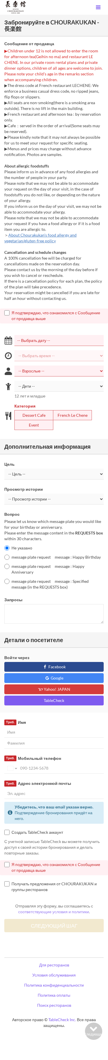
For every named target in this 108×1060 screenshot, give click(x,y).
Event (34, 425)
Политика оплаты (54, 995)
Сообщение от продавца (29, 43)
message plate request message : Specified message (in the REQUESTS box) (50, 584)
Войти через (16, 657)
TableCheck (54, 700)
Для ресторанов (54, 964)
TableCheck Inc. (62, 1019)
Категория (24, 406)
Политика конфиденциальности (54, 985)
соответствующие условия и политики (53, 911)
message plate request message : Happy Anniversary (48, 569)
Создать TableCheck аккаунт (37, 832)
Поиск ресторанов (54, 1005)
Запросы (13, 599)
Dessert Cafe (34, 415)
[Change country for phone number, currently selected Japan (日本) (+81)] (12, 768)
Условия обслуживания (54, 975)
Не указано (22, 547)
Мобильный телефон (33, 758)
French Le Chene (73, 415)
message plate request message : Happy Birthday (56, 557)
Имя (16, 722)
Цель (9, 464)
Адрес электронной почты (38, 783)
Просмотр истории (23, 489)
